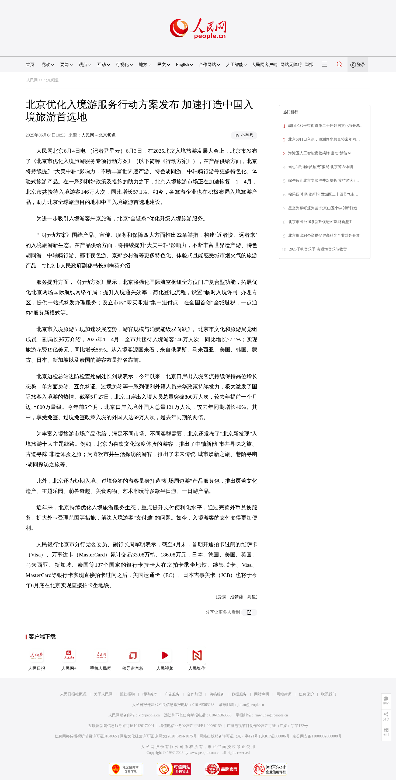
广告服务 (172, 694)
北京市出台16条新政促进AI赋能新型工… (322, 222)
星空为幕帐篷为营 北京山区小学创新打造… (324, 208)
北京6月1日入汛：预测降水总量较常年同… (324, 139)
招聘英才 (149, 694)
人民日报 (36, 668)
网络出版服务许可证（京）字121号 (229, 736)
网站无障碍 (291, 64)
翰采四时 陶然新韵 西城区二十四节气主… (323, 194)
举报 (309, 64)
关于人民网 (103, 694)
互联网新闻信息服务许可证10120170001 (121, 726)
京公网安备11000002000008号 (317, 736)
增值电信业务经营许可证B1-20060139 (190, 726)
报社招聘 (127, 694)
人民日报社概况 (73, 694)
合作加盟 (194, 694)
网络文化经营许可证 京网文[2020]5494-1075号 (158, 736)
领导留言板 (133, 668)
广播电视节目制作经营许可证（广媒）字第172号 (267, 726)
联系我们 (328, 694)
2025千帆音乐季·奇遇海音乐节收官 (318, 249)
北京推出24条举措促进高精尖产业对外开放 (324, 236)
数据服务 (239, 694)
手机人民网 (101, 668)
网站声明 (261, 694)
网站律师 (283, 694)
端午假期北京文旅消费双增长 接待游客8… (323, 181)
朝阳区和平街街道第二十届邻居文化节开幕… (326, 126)
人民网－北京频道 (98, 135)
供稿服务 (216, 694)
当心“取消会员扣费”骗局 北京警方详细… (322, 167)
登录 (361, 64)
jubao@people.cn (251, 705)
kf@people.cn (149, 715)
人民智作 (197, 668)
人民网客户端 (264, 64)
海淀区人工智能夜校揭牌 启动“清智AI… (321, 153)
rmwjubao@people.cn (271, 715)
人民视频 (164, 668)
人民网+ (69, 668)
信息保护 (306, 694)
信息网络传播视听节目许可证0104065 (86, 736)
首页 (30, 64)
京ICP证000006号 (275, 736)
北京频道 (51, 80)
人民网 (32, 80)
